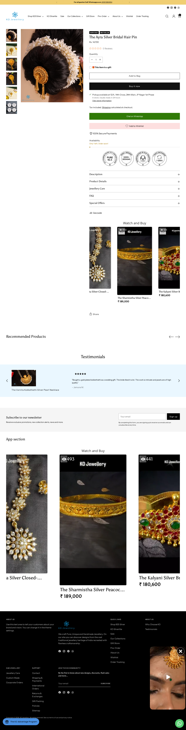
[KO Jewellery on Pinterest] (175, 7)
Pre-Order (115, 648)
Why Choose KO (153, 624)
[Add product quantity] (100, 59)
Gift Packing (38, 701)
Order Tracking (117, 662)
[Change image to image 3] (11, 64)
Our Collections (117, 638)
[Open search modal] (167, 16)
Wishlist (114, 657)
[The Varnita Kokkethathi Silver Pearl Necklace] (36, 378)
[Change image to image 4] (11, 78)
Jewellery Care (13, 673)
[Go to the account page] (172, 16)
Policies (35, 706)
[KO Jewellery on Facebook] (168, 7)
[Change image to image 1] (11, 35)
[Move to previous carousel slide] (171, 337)
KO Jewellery (24, 718)
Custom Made (12, 678)
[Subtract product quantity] (91, 59)
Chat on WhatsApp (134, 116)
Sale (112, 634)
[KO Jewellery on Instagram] (171, 7)
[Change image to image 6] (11, 107)
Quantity (93, 54)
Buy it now (134, 86)
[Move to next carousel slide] (177, 336)
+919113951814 (106, 2)
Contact (36, 673)
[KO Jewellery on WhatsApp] (178, 7)
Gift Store (115, 643)
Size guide (97, 213)
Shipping (106, 107)
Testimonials (151, 629)
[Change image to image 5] (11, 93)
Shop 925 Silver (117, 624)
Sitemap (36, 710)
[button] (93, 263)
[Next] (129, 2)
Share (96, 314)
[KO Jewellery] (15, 16)
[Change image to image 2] (11, 49)
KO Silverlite (116, 629)
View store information (102, 101)
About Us (114, 652)
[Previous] (57, 2)
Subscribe (105, 683)
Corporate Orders (14, 682)
